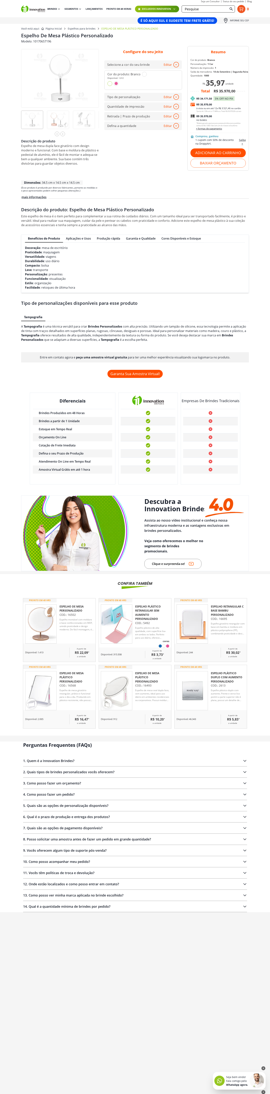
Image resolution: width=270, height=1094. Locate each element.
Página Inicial (54, 28)
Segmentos (71, 8)
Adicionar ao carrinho (218, 152)
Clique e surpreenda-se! (168, 564)
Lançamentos (94, 9)
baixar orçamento (218, 163)
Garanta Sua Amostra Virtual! (135, 373)
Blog (249, 1)
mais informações (33, 197)
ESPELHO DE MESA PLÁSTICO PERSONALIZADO (129, 28)
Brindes (52, 8)
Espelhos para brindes (82, 28)
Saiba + (242, 141)
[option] (34, 122)
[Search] (231, 9)
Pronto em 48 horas (118, 9)
